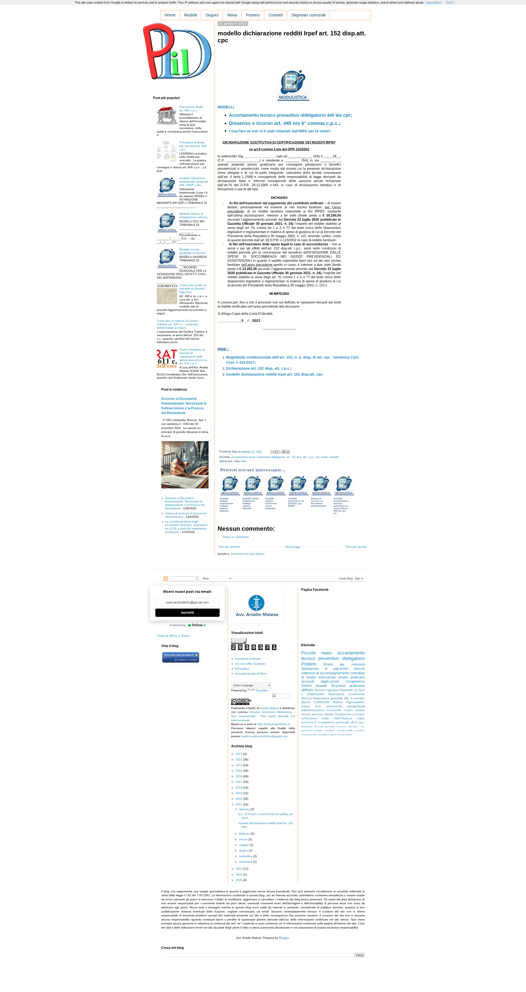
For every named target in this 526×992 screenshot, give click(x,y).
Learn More (433, 2)
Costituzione (334, 710)
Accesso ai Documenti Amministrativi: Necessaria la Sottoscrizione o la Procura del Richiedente (185, 503)
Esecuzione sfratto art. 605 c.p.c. (191, 108)
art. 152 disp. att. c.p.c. (301, 457)
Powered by (177, 625)
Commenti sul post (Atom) (247, 553)
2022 (239, 868)
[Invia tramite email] (272, 452)
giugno (244, 850)
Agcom (305, 702)
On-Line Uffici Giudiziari (250, 663)
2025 (239, 880)
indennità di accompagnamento (325, 673)
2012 (239, 754)
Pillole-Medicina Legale (349, 718)
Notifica (338, 702)
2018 (239, 787)
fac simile (322, 457)
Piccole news (316, 652)
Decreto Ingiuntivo (327, 690)
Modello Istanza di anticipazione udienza (193, 215)
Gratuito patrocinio (312, 714)
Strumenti (338, 686)
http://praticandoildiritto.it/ (273, 724)
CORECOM (321, 702)
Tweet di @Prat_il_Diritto (173, 635)
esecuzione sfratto (333, 677)
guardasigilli (342, 722)
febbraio (245, 833)
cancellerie (329, 730)
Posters (308, 664)
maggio (244, 845)
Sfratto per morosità (344, 664)
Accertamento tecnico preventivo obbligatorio (258, 457)
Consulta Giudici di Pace (250, 673)
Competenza (355, 681)
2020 (239, 798)
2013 (239, 759)
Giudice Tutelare (354, 710)
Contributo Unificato (248, 658)
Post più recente (229, 546)
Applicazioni (330, 681)
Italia (243, 461)
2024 (239, 874)
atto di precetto (354, 698)
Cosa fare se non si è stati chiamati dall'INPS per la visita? (280, 131)
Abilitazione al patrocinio (324, 669)
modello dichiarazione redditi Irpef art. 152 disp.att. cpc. (275, 374)
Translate (262, 690)
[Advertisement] (292, 56)
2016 (239, 776)
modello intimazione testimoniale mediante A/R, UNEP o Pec (193, 181)
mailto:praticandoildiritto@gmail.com (264, 736)
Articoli (359, 669)
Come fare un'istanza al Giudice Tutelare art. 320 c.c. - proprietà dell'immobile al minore (177, 324)
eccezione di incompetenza (317, 722)
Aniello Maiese (269, 708)
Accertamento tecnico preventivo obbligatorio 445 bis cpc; (290, 115)
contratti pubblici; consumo (351, 730)
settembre (246, 856)
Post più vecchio (356, 546)
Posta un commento (236, 537)
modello (334, 457)
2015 (239, 770)
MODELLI (226, 107)
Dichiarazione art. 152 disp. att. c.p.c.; (259, 368)
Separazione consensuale (346, 694)
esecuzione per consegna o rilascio (319, 734)
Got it (449, 2)
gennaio (244, 809)
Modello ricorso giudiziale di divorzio (192, 251)
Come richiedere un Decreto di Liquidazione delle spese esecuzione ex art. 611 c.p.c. (193, 356)
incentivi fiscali (344, 734)
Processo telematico (347, 726)
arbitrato (329, 714)
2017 (239, 781)
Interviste (329, 726)
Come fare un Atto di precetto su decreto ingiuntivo (192, 289)
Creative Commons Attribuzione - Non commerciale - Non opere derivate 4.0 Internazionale (263, 716)
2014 (239, 765)
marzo (243, 839)
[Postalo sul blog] (276, 452)
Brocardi (318, 726)
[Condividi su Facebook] (284, 452)
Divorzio (306, 698)
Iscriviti (187, 613)
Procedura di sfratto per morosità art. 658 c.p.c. (193, 146)
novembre (246, 861)
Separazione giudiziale (328, 698)
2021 (239, 804)
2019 (239, 793)
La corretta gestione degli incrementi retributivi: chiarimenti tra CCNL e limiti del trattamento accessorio (186, 526)
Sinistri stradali (314, 686)
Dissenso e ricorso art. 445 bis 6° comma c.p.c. (284, 123)
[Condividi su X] (280, 452)
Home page (292, 546)
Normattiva (242, 668)
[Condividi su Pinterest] (288, 452)
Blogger (284, 937)
